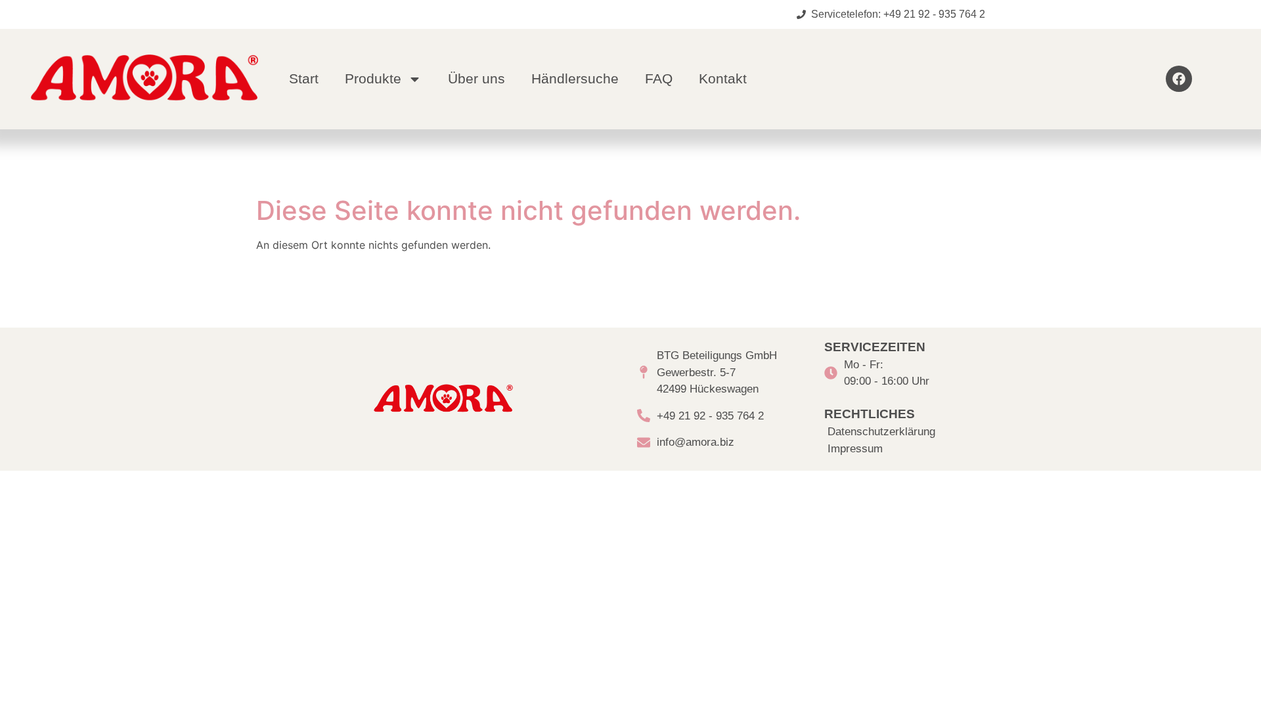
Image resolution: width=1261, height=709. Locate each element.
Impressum (855, 448)
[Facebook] (1179, 79)
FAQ (659, 78)
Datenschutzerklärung (881, 431)
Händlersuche (575, 78)
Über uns (476, 78)
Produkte (373, 78)
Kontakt (723, 78)
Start (304, 78)
